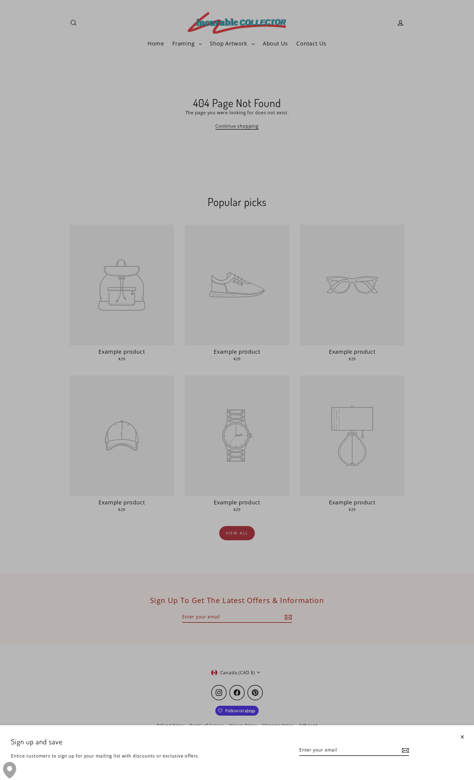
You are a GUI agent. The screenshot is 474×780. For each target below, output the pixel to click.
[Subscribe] (404, 750)
